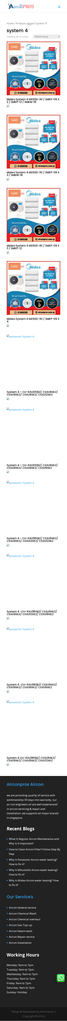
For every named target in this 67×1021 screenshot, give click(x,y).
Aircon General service (22, 907)
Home (10, 23)
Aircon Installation (20, 942)
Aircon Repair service (22, 937)
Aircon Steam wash (20, 931)
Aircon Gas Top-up (20, 925)
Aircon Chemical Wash (22, 913)
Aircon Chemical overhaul (24, 919)
